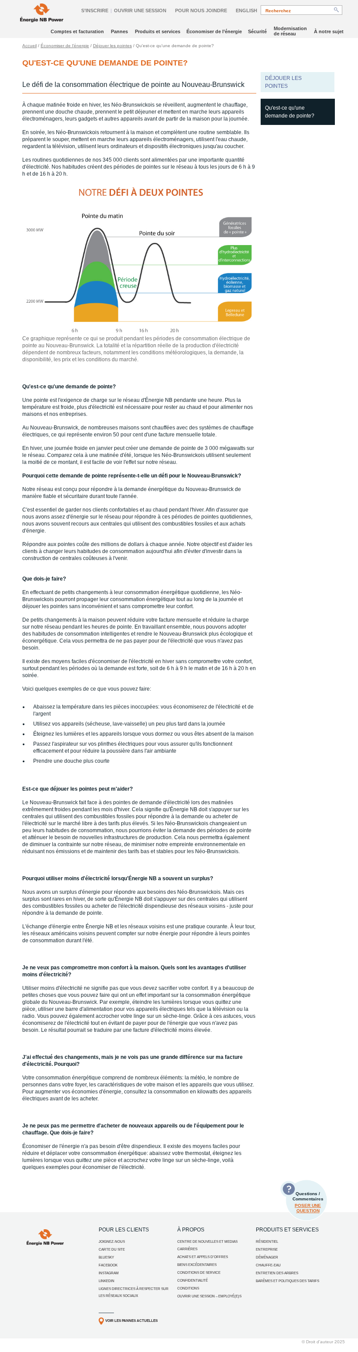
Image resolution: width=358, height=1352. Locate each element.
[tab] (298, 112)
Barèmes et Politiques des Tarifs (287, 1281)
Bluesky (106, 1257)
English (246, 10)
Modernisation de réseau (290, 31)
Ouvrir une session (140, 10)
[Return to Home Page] (41, 13)
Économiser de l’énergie (214, 31)
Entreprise (267, 1250)
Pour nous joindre (201, 10)
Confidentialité (192, 1281)
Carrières (187, 1249)
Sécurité (257, 31)
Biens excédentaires (197, 1265)
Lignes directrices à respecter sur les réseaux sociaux (134, 1292)
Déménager (267, 1257)
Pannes (119, 31)
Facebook (108, 1265)
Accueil (29, 45)
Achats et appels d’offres (202, 1257)
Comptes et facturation (77, 31)
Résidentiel (267, 1242)
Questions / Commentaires (308, 1202)
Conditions (188, 1288)
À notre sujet (329, 31)
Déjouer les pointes (112, 45)
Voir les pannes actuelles (131, 1321)
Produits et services (157, 31)
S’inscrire (94, 10)
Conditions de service (198, 1273)
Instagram (109, 1273)
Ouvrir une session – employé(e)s (209, 1296)
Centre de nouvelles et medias (207, 1242)
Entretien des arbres (277, 1273)
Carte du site (112, 1250)
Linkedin (106, 1281)
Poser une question (308, 1208)
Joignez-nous (112, 1242)
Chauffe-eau (268, 1265)
